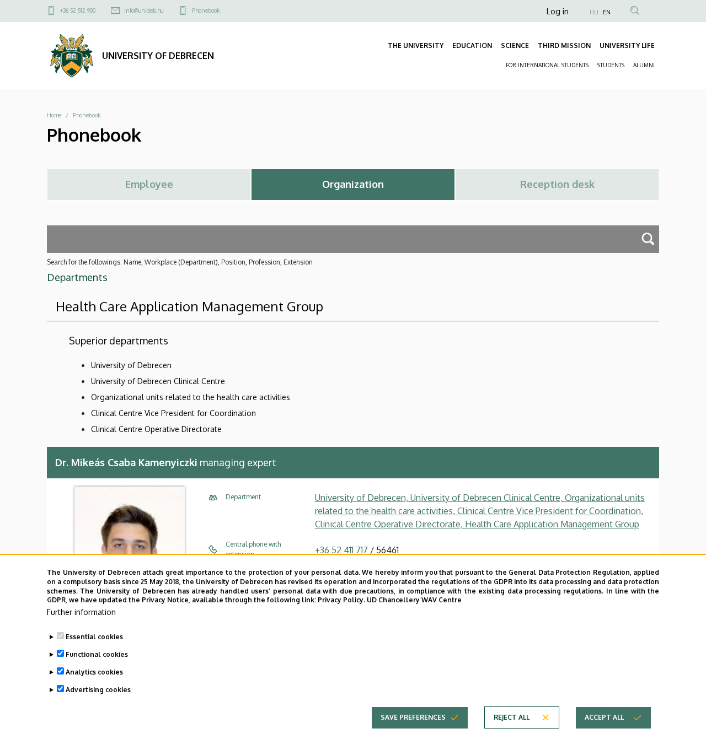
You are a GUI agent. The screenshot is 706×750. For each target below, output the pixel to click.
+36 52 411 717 (341, 549)
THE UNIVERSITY (415, 45)
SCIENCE (515, 45)
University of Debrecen (131, 365)
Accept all (604, 717)
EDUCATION (472, 45)
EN (607, 12)
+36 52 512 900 (77, 10)
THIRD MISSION (564, 45)
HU (594, 12)
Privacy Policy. (341, 600)
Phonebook (206, 10)
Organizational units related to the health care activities (190, 397)
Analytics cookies (94, 672)
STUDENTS (610, 65)
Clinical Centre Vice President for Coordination (173, 413)
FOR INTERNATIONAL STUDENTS (547, 65)
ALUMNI (644, 65)
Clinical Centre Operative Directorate (156, 429)
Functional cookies (97, 654)
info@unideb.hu (143, 10)
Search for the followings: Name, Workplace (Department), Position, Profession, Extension (180, 262)
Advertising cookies (98, 690)
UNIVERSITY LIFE (627, 45)
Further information (81, 612)
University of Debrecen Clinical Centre (158, 381)
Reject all (512, 717)
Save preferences (413, 717)
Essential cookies (94, 637)
